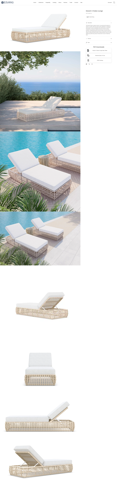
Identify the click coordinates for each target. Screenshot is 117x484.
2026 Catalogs (100, 60)
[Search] (114, 2)
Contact (76, 2)
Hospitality (48, 2)
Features (89, 38)
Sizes (89, 42)
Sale (81, 2)
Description (90, 22)
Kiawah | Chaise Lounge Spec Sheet (100, 50)
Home (35, 2)
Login (88, 16)
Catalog (54, 2)
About (60, 2)
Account (110, 2)
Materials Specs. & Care (100, 55)
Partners (65, 2)
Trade (71, 2)
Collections (40, 2)
